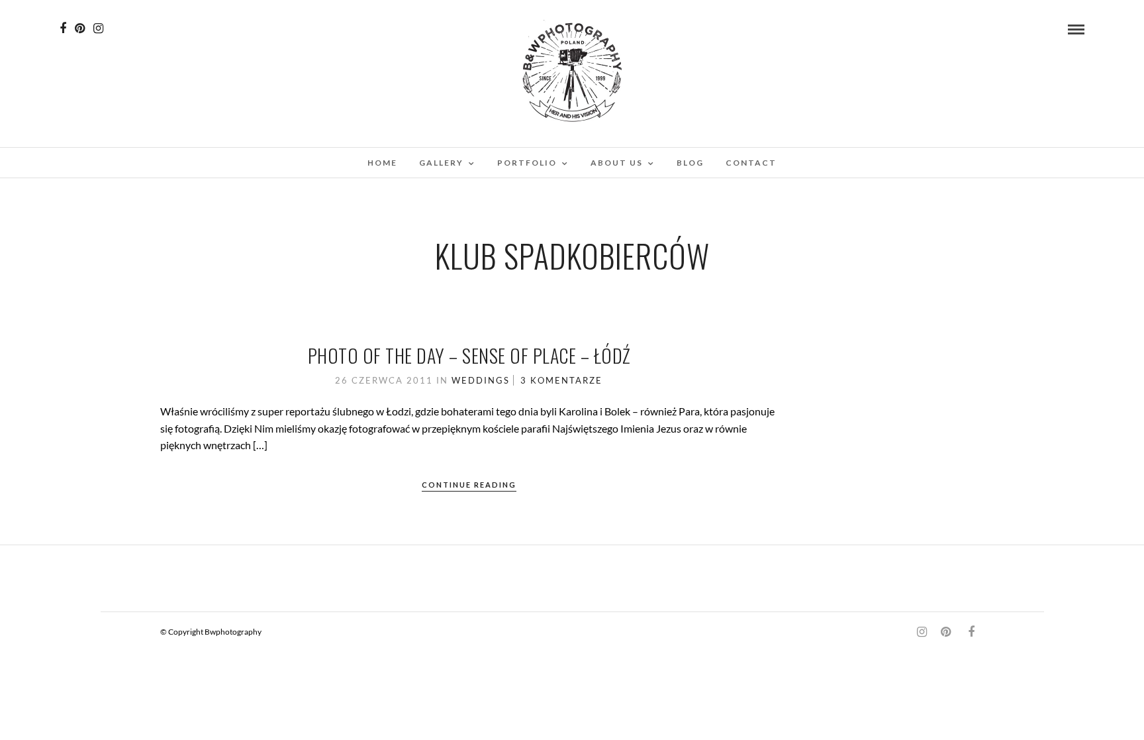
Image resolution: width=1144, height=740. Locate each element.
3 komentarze (561, 380)
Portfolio (527, 163)
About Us (617, 163)
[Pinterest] (80, 28)
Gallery (441, 163)
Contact (751, 163)
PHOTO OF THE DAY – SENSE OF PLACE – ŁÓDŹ (469, 355)
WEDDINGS (481, 380)
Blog (690, 163)
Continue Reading (469, 484)
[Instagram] (98, 28)
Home (382, 163)
